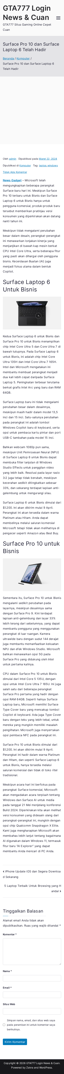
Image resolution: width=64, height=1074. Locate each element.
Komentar (10, 934)
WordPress (45, 1067)
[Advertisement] (32, 110)
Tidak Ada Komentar (15, 172)
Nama (7, 971)
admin (12, 158)
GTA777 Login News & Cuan (43, 1063)
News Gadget (12, 180)
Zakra (29, 1067)
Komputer (25, 165)
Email (7, 987)
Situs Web (9, 1004)
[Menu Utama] (58, 17)
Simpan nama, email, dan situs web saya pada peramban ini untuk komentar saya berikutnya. (31, 1025)
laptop (43, 165)
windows (52, 165)
